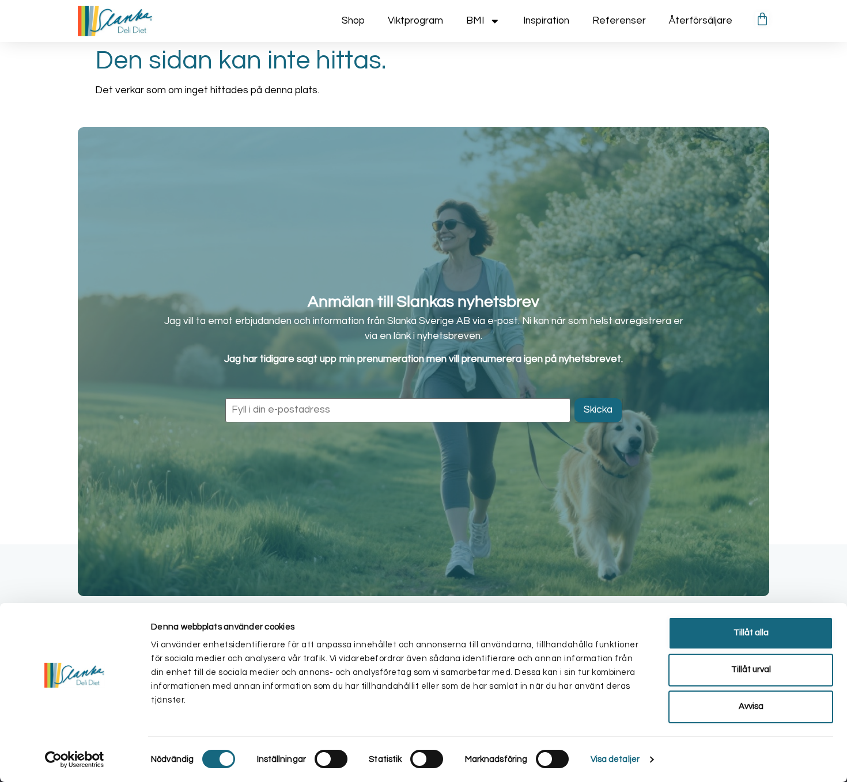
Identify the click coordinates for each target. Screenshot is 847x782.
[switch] (331, 759)
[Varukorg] (762, 19)
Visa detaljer (615, 759)
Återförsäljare (700, 21)
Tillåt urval (751, 669)
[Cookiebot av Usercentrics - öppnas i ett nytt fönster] (74, 759)
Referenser (619, 21)
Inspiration (546, 21)
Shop (353, 21)
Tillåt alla (751, 632)
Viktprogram (415, 21)
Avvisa (751, 706)
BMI (475, 21)
